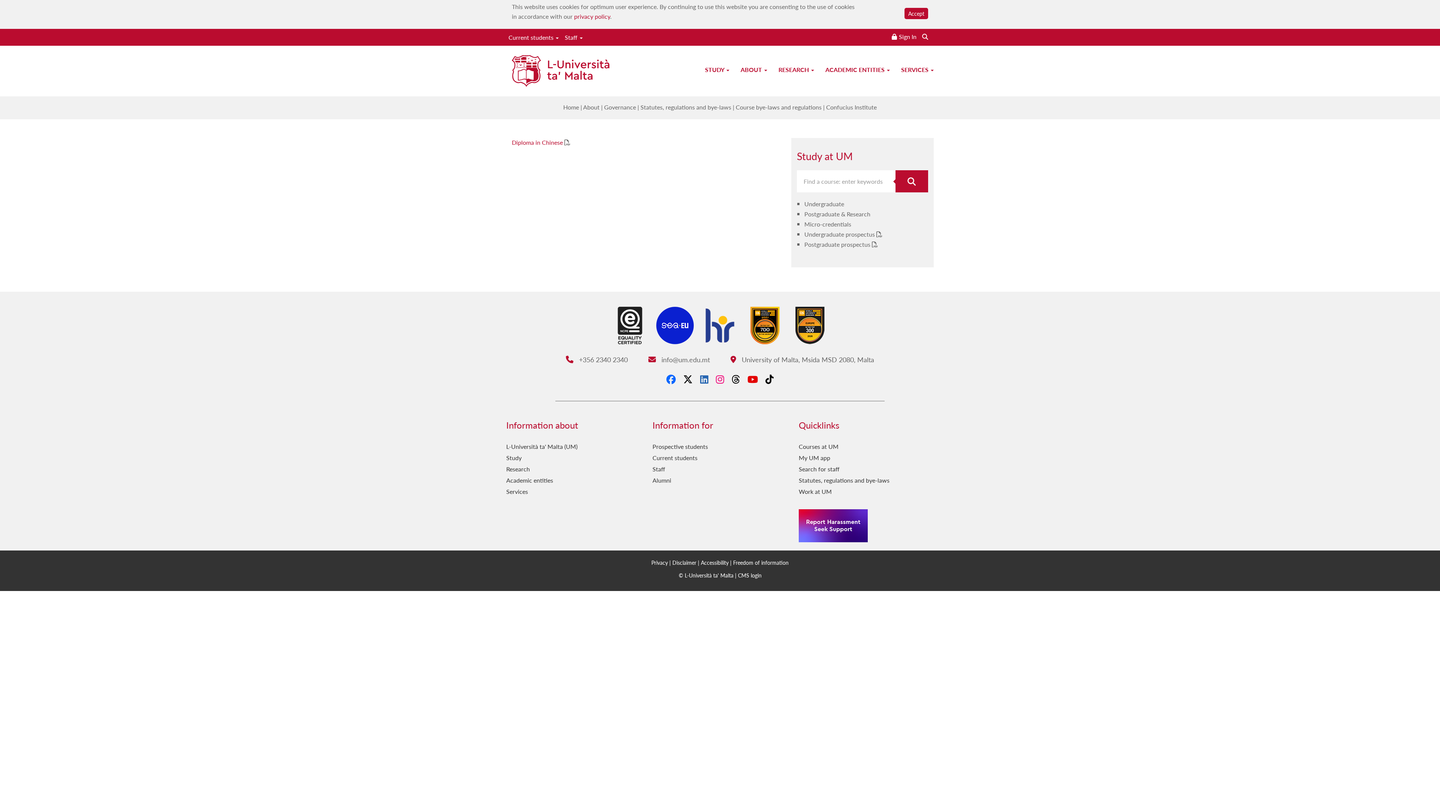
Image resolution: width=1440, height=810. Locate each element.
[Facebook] (671, 379)
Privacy (659, 562)
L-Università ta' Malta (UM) (542, 446)
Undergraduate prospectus (840, 234)
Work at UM (815, 491)
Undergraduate (824, 204)
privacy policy (592, 16)
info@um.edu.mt (684, 359)
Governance (620, 107)
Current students (531, 37)
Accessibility (715, 562)
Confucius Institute (851, 107)
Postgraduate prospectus (838, 244)
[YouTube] (752, 379)
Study (715, 69)
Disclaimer (684, 562)
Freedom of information (761, 562)
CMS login (750, 575)
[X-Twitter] (688, 379)
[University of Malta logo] (560, 71)
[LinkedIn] (704, 379)
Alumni (661, 480)
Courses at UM (818, 446)
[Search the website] (925, 36)
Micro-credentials (827, 224)
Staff (572, 37)
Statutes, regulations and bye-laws (685, 107)
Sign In (907, 36)
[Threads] (736, 379)
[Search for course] (912, 181)
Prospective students (680, 446)
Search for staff (819, 469)
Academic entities (855, 69)
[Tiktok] (769, 379)
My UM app (814, 457)
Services (915, 69)
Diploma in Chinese (538, 142)
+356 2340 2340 (602, 359)
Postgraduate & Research (837, 214)
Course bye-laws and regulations (779, 107)
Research (794, 69)
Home (571, 107)
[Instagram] (720, 379)
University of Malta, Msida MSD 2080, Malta (807, 359)
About (752, 69)
